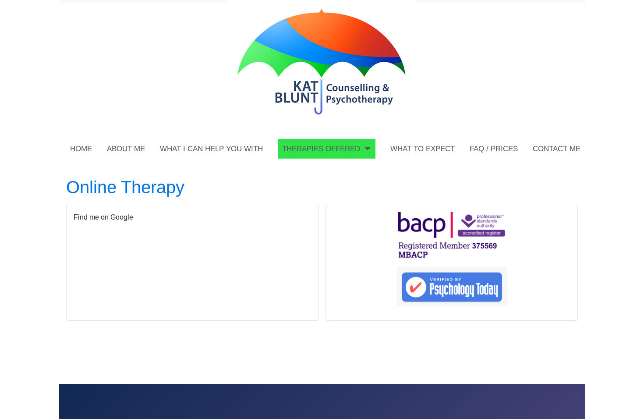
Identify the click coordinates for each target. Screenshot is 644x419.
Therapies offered (321, 149)
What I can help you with (211, 149)
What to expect (422, 149)
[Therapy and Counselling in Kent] (322, 60)
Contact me (556, 149)
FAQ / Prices (494, 149)
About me (126, 149)
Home (81, 149)
